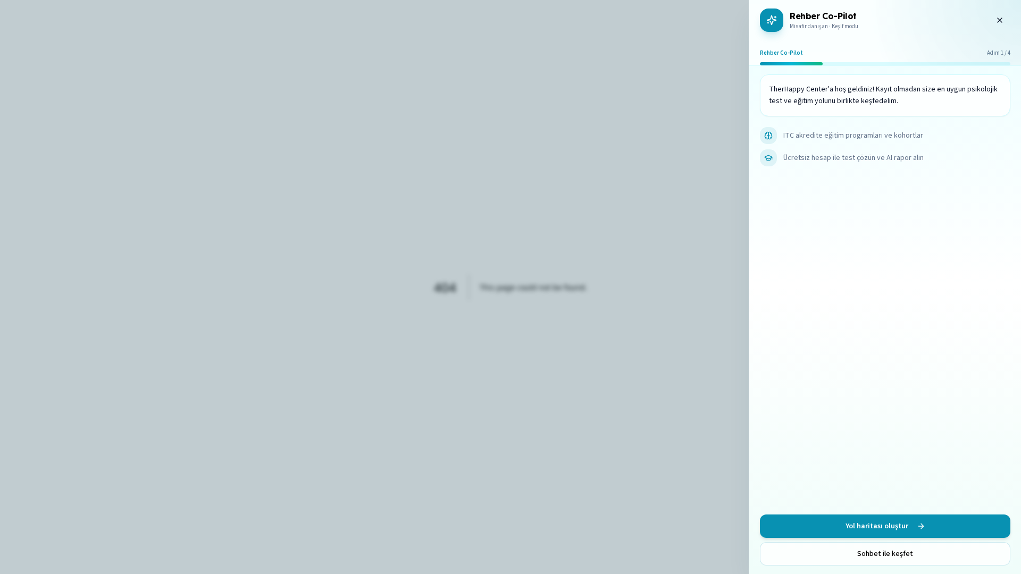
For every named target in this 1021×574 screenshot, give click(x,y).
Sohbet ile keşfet (885, 553)
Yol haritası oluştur (877, 526)
